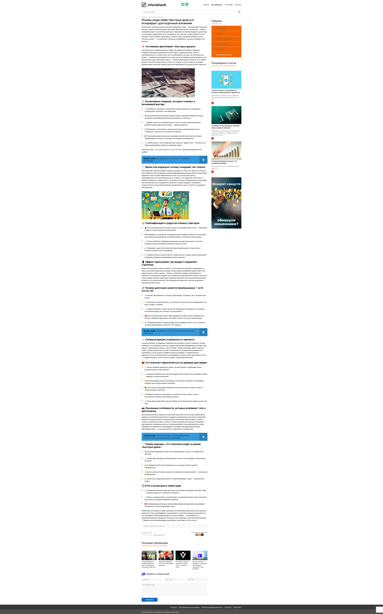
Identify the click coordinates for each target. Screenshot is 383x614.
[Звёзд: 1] (143, 535)
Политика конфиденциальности (212, 607)
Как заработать (216, 5)
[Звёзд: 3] (147, 535)
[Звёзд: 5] (151, 535)
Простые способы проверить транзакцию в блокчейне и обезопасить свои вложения (199, 565)
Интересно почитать (223, 55)
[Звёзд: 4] (149, 535)
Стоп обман (228, 5)
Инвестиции (220, 28)
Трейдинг (219, 33)
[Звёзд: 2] (145, 535)
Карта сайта (237, 607)
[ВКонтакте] (196, 535)
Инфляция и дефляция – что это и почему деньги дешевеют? (166, 563)
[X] (202, 535)
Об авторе (228, 607)
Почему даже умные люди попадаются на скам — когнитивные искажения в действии (148, 564)
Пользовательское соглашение (189, 607)
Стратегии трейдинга (224, 39)
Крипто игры (220, 49)
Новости (206, 5)
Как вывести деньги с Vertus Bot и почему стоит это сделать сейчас (182, 564)
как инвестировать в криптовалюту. (168, 150)
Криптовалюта (221, 44)
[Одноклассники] (199, 535)
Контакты (238, 5)
